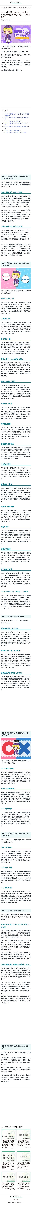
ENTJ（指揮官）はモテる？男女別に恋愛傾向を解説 (17, 114)
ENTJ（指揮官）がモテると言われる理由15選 (17, 118)
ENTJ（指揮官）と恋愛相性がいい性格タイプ (17, 123)
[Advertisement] (16, 89)
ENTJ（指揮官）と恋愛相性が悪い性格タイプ (17, 127)
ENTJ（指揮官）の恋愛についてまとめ (15, 132)
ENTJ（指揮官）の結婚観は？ (13, 130)
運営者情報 (16, 1199)
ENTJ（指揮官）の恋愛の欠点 (13, 121)
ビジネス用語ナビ (6, 7)
